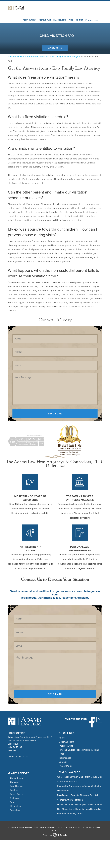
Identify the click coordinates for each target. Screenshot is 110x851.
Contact (79, 20)
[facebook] (92, 719)
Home (62, 737)
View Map (12, 750)
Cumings (14, 782)
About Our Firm (29, 20)
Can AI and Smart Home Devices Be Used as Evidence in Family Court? (79, 811)
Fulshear (14, 790)
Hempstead (15, 806)
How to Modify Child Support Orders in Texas (79, 804)
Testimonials (65, 757)
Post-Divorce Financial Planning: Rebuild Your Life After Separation (77, 797)
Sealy (12, 802)
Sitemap (89, 827)
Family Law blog (69, 772)
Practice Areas (59, 20)
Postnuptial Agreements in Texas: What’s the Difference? (79, 788)
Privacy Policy (65, 766)
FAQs (71, 20)
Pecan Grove (16, 794)
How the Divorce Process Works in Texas (79, 749)
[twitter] (99, 719)
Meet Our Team (45, 20)
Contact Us (55, 48)
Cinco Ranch (16, 778)
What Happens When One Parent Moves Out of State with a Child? (79, 779)
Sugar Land (15, 810)
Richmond (15, 798)
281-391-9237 (21, 756)
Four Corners (16, 786)
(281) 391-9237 (92, 20)
